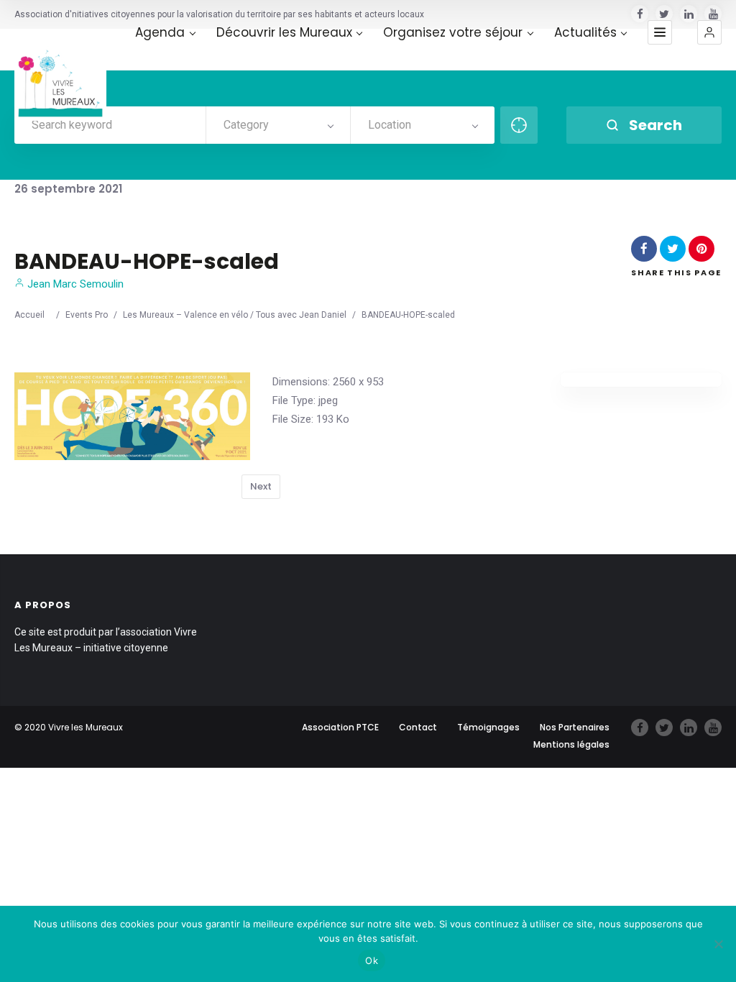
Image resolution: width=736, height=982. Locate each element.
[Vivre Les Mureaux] (60, 75)
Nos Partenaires (575, 727)
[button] (709, 32)
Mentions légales (571, 744)
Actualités (585, 32)
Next (261, 486)
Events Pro (86, 315)
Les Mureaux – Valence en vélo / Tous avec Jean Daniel (234, 315)
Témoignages (488, 727)
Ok (371, 960)
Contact (418, 727)
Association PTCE (340, 727)
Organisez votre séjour (453, 32)
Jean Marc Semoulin (74, 283)
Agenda (160, 32)
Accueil (29, 315)
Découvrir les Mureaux (284, 32)
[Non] (718, 944)
